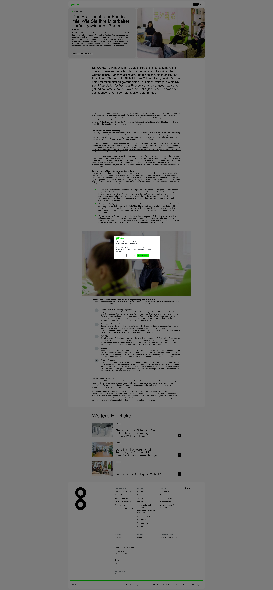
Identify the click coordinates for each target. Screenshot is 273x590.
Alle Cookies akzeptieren (143, 255)
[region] (137, 247)
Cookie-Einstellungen (131, 255)
